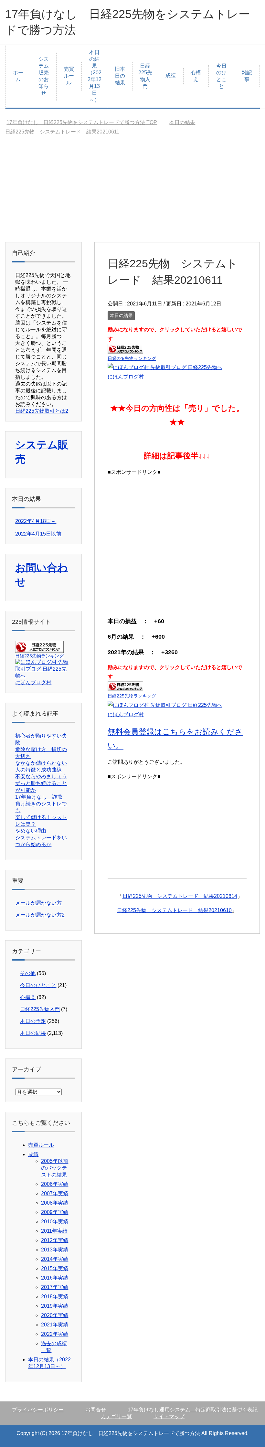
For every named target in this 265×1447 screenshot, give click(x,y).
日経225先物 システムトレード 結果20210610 (174, 910)
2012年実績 (54, 1240)
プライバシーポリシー (38, 1409)
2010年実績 (54, 1221)
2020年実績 (54, 1315)
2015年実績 (54, 1268)
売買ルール (69, 75)
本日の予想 (33, 1021)
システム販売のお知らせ (43, 76)
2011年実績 (54, 1231)
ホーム (18, 76)
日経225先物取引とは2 (41, 411)
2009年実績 (54, 1212)
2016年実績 (54, 1278)
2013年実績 (54, 1249)
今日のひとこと (221, 76)
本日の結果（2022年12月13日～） (94, 75)
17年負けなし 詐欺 (38, 797)
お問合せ (95, 1409)
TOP (81, 122)
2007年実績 (54, 1193)
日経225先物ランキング (132, 358)
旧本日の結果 (120, 75)
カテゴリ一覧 (116, 1416)
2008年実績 (54, 1203)
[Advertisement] (132, 193)
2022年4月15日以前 (38, 534)
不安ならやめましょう (41, 776)
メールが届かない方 (38, 903)
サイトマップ (169, 1416)
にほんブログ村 (126, 376)
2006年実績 (54, 1184)
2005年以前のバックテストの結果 (54, 1167)
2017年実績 (54, 1287)
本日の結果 (121, 315)
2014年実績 (54, 1259)
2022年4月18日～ (35, 521)
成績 (170, 75)
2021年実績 (54, 1324)
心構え (196, 76)
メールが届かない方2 (40, 915)
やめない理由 (30, 831)
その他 (28, 973)
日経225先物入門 (145, 76)
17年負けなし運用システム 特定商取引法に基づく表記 (193, 1409)
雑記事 (247, 76)
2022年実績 (54, 1334)
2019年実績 (54, 1306)
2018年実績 (54, 1296)
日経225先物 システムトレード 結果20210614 (179, 896)
